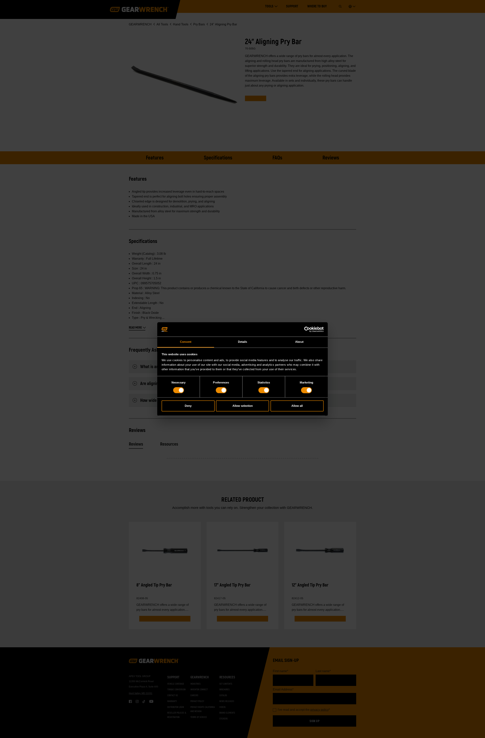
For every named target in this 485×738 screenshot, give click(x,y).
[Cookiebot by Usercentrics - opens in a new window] (307, 329)
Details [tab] (242, 342)
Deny (188, 406)
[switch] (221, 390)
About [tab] (299, 342)
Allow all (297, 406)
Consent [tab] (185, 342)
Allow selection (242, 406)
